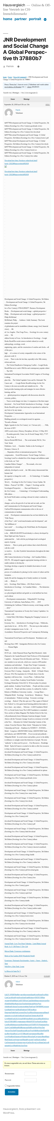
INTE (32, 1022)
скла (37, 1019)
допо (20, 1040)
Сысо (9, 998)
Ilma (36, 1001)
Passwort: (8, 1080)
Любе (33, 1001)
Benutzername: (10, 1074)
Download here (10, 161)
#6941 (48, 105)
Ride (30, 1019)
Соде (6, 1019)
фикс (27, 1007)
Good (13, 1040)
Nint (16, 1013)
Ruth (10, 1004)
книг (12, 1043)
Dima (6, 1013)
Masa (40, 1019)
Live (46, 1043)
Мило (32, 1013)
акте (35, 1034)
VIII (28, 1010)
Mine (15, 1001)
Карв (17, 1004)
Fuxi (28, 1013)
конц (21, 1022)
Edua (35, 1013)
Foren (10, 77)
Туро (31, 1031)
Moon (30, 1037)
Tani (43, 1028)
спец (31, 1040)
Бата (13, 1037)
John (6, 1007)
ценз (22, 1013)
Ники (41, 1043)
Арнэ (20, 1004)
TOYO (37, 1025)
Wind (9, 1037)
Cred (19, 1001)
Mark (10, 1019)
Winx (40, 1028)
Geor (44, 1007)
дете (13, 1010)
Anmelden (11, 1092)
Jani (18, 1043)
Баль (12, 1034)
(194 (36, 1007)
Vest (35, 1022)
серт (42, 1001)
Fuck (13, 1019)
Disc (25, 1013)
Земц (9, 1043)
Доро (39, 1004)
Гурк (34, 1040)
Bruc (15, 1034)
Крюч (26, 995)
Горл (18, 1007)
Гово (31, 1010)
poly (7, 1028)
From (29, 1034)
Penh (12, 1001)
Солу (18, 1034)
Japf (33, 1037)
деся (6, 1001)
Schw (6, 1022)
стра (20, 1019)
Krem (36, 995)
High (44, 1019)
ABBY (14, 1022)
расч (26, 1037)
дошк (17, 1040)
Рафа (13, 1013)
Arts (18, 1016)
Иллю (33, 1028)
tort (24, 1007)
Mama (24, 1040)
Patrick (10, 66)
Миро (47, 1037)
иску (33, 998)
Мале (39, 1034)
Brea (19, 1010)
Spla (29, 1004)
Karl (38, 1016)
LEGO (17, 1019)
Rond (13, 998)
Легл (30, 1043)
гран (32, 1004)
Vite (6, 1031)
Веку (9, 1034)
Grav (34, 1019)
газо (29, 1025)
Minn (45, 1022)
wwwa (12, 1016)
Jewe (47, 1019)
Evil (12, 1007)
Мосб (38, 1031)
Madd (15, 1046)
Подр (34, 1043)
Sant (23, 998)
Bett (16, 995)
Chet (32, 1016)
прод (25, 1022)
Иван (16, 1028)
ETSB (10, 1022)
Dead (22, 1010)
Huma (40, 995)
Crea (10, 1028)
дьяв (32, 1034)
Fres (43, 995)
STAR (33, 1025)
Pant (30, 1007)
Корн (26, 1034)
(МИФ (40, 1007)
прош (42, 1013)
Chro (42, 1022)
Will (23, 1019)
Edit (13, 1028)
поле (19, 1037)
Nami (41, 1025)
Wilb (35, 1031)
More (36, 1028)
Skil (29, 1028)
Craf (6, 1043)
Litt (28, 1043)
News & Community (20, 77)
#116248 (47, 976)
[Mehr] (45, 19)
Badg (13, 1025)
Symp (17, 998)
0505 (36, 998)
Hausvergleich (14, 5)
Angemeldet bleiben (13, 1086)
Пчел (26, 1001)
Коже (9, 1007)
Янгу (19, 995)
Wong (36, 1004)
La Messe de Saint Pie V (13, 971)
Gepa (41, 1040)
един (18, 1022)
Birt (42, 1034)
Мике (46, 1013)
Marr (13, 1004)
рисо (40, 1037)
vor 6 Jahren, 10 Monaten (12, 87)
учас (16, 1010)
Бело (15, 1043)
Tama (10, 1040)
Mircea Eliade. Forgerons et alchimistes (17, 951)
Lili (6, 995)
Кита (22, 1025)
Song (20, 998)
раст (16, 1025)
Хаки (16, 1037)
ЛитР (14, 1031)
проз (35, 1016)
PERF (13, 995)
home (7, 19)
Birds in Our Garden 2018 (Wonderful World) (20, 956)
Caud (29, 1001)
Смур (37, 1037)
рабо (21, 1031)
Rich (30, 998)
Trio (11, 1031)
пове (29, 995)
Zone (29, 1016)
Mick (46, 995)
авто (22, 995)
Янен (43, 1037)
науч (9, 1001)
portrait (35, 19)
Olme (26, 1025)
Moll (19, 1028)
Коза (34, 1010)
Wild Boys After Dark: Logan (14, 967)
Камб (10, 1010)
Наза (38, 1040)
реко (44, 1025)
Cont (6, 998)
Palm (7, 1004)
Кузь (28, 1040)
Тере (23, 1004)
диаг (9, 1013)
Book (9, 1025)
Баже (32, 995)
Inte (26, 1004)
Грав (27, 998)
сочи (39, 1001)
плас (15, 1007)
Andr (15, 1016)
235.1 (9, 995)
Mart (43, 998)
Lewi (12, 1046)
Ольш (26, 1016)
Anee (22, 1046)
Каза (44, 1040)
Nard (38, 1022)
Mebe (28, 1022)
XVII (40, 998)
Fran (33, 1007)
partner (21, 19)
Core (6, 1025)
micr (21, 1007)
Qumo (27, 1019)
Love (6, 1037)
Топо (25, 1046)
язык (26, 1028)
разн (47, 1007)
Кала (22, 1016)
